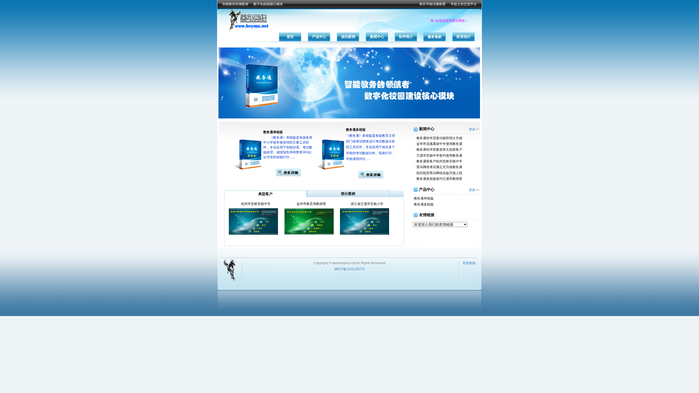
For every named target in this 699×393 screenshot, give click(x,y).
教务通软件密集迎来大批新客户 (439, 149)
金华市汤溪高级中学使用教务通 (439, 144)
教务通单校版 (424, 198)
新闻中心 (377, 37)
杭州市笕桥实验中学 (256, 204)
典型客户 (265, 194)
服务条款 (435, 37)
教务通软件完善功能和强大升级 (439, 138)
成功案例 (348, 37)
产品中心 (319, 37)
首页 (290, 37)
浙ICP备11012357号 (349, 269)
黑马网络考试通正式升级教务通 (439, 167)
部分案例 (348, 194)
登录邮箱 (469, 263)
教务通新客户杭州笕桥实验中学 (439, 161)
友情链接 (426, 215)
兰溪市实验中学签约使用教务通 (439, 155)
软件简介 (406, 37)
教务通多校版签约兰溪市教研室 (439, 179)
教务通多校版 (424, 204)
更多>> (474, 129)
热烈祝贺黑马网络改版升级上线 (439, 173)
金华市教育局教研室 (311, 204)
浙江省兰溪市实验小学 (367, 204)
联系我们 (464, 37)
